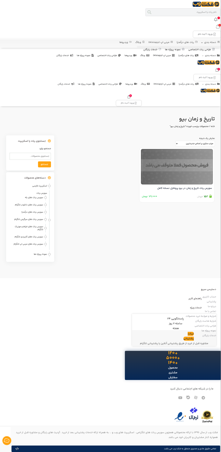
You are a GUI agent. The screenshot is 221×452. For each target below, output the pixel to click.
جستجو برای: (45, 148)
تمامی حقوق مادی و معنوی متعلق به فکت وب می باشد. (190, 449)
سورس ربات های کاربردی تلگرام (29, 237)
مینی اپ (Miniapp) (158, 42)
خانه (213, 126)
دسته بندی (210, 42)
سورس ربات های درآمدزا (32, 212)
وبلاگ (138, 42)
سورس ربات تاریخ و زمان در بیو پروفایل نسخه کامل (184, 188)
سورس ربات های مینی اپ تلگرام (28, 244)
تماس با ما (210, 311)
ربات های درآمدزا (185, 42)
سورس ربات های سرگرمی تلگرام (28, 219)
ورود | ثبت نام (205, 34)
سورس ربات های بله (34, 197)
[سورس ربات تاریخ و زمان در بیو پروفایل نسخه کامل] (176, 166)
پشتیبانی (211, 301)
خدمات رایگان (150, 50)
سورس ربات (41, 193)
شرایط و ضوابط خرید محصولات (201, 316)
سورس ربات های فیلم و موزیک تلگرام (29, 228)
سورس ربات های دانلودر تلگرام (29, 205)
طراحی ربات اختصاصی (199, 50)
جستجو (44, 164)
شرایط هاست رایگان (205, 321)
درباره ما (212, 306)
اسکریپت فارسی (39, 186)
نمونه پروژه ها (173, 50)
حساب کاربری (209, 296)
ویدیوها (123, 42)
